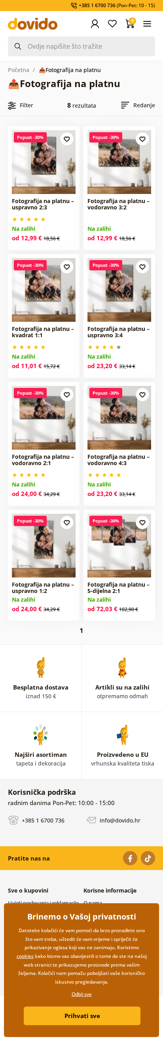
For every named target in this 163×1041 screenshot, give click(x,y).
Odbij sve (82, 994)
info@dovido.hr (119, 820)
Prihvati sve (82, 1016)
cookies (25, 956)
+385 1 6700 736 (42, 820)
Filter (26, 105)
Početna (18, 70)
